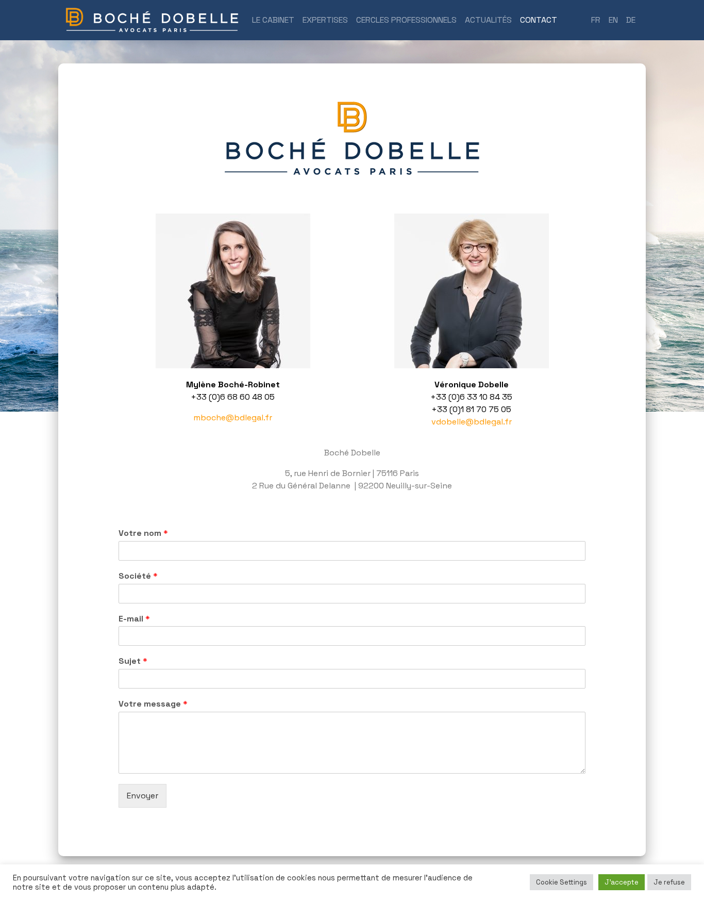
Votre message (153, 704)
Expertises (325, 19)
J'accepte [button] (622, 882)
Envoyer (142, 795)
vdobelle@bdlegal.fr (471, 421)
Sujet (133, 661)
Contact (540, 19)
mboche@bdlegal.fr (232, 417)
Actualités (488, 19)
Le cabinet (273, 19)
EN (613, 19)
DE (630, 19)
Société (138, 576)
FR (595, 19)
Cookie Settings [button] (561, 882)
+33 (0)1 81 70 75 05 (471, 409)
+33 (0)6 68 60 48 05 (233, 396)
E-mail (134, 619)
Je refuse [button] (669, 882)
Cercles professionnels (406, 19)
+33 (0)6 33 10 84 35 (471, 396)
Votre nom (143, 533)
